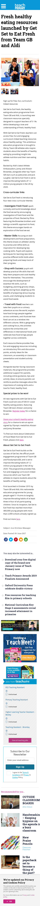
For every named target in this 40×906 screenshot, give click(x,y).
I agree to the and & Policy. (21, 775)
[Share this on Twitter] (11, 539)
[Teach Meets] (20, 661)
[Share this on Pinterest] (16, 539)
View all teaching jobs (20, 740)
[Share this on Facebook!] (5, 539)
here (21, 440)
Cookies (15, 777)
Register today (18, 411)
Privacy (24, 895)
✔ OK (9, 901)
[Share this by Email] (21, 539)
